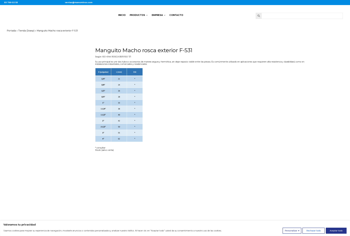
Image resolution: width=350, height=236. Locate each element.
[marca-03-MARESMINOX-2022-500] (41, 10)
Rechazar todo (313, 230)
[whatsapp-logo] (214, 14)
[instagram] (229, 14)
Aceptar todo (336, 230)
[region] (175, 228)
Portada (11, 30)
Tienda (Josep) (26, 30)
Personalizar (291, 230)
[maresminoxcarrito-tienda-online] (241, 14)
